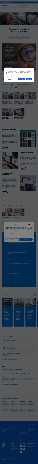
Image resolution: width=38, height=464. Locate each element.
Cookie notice (12, 76)
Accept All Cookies (29, 79)
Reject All (21, 79)
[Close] (32, 69)
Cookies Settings (9, 79)
